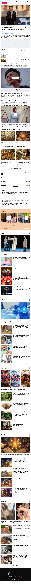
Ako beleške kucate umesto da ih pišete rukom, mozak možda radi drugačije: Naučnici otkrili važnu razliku (14, 204)
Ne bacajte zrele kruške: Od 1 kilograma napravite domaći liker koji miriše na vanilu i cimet (15, 198)
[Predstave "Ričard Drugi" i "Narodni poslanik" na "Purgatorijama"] (15, 243)
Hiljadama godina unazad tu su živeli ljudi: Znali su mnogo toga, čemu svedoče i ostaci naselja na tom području (14, 193)
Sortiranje (25, 172)
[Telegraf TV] (18, 579)
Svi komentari (15, 187)
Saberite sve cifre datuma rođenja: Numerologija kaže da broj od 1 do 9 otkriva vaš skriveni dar (14, 196)
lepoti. (22, 96)
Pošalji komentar (24, 126)
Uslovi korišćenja (28, 124)
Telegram (8, 103)
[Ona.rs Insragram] (16, 579)
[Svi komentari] (25, 174)
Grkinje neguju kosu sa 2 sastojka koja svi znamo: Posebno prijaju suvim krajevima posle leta (15, 201)
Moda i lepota (2, 25)
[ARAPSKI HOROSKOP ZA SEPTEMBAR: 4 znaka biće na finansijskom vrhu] (6, 482)
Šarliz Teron (3, 35)
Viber (6, 103)
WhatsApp (2, 103)
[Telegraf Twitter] (14, 579)
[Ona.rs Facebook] (12, 579)
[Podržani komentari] (27, 174)
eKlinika (3, 300)
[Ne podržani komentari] (29, 174)
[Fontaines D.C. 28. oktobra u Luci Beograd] (6, 271)
